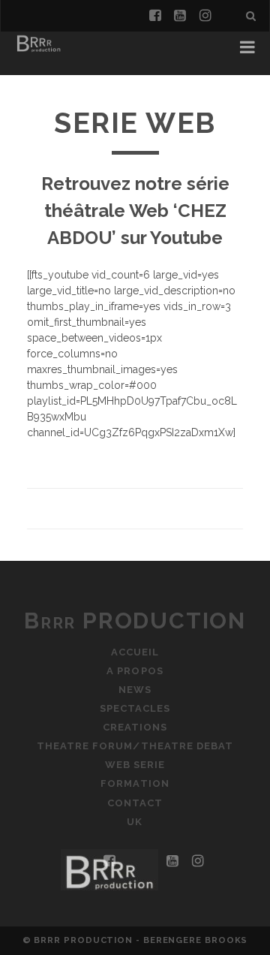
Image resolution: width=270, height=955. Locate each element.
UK (134, 821)
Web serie (135, 764)
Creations (135, 727)
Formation (134, 783)
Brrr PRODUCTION (135, 620)
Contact (135, 803)
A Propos (134, 670)
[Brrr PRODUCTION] (38, 51)
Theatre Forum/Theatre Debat (135, 746)
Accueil (135, 652)
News (135, 689)
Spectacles (135, 708)
